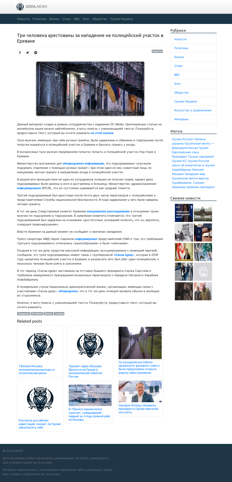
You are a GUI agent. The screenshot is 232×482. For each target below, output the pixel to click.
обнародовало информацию (83, 163)
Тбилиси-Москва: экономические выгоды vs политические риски (37, 369)
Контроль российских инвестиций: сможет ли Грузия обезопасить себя (40, 424)
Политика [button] (39, 19)
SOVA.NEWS (14, 451)
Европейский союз (185, 152)
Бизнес (179, 57)
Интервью (181, 119)
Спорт (178, 66)
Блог (177, 83)
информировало (29, 188)
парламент (206, 156)
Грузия (177, 139)
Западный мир (195, 174)
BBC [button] (77, 19)
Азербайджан (181, 169)
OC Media (37, 313)
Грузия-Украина (185, 101)
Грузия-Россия (198, 161)
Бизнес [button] (54, 19)
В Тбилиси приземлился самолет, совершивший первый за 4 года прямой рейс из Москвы (89, 414)
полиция (59, 313)
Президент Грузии (185, 156)
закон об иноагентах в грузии (193, 165)
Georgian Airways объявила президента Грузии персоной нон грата (138, 409)
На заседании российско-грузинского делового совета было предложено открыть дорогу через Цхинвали (139, 367)
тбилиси (200, 139)
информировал (86, 239)
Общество (181, 92)
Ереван (48, 313)
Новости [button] (23, 19)
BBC (177, 75)
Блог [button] (86, 19)
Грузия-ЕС (179, 161)
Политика (181, 48)
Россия (188, 139)
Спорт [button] (66, 19)
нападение (24, 313)
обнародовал (68, 291)
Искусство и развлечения (192, 110)
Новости (157, 51)
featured (198, 169)
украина (178, 143)
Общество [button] (99, 19)
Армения (192, 187)
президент (207, 187)
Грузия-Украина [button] (121, 19)
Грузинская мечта (185, 178)
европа (203, 178)
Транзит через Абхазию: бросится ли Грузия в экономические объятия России (85, 371)
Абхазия (178, 174)
